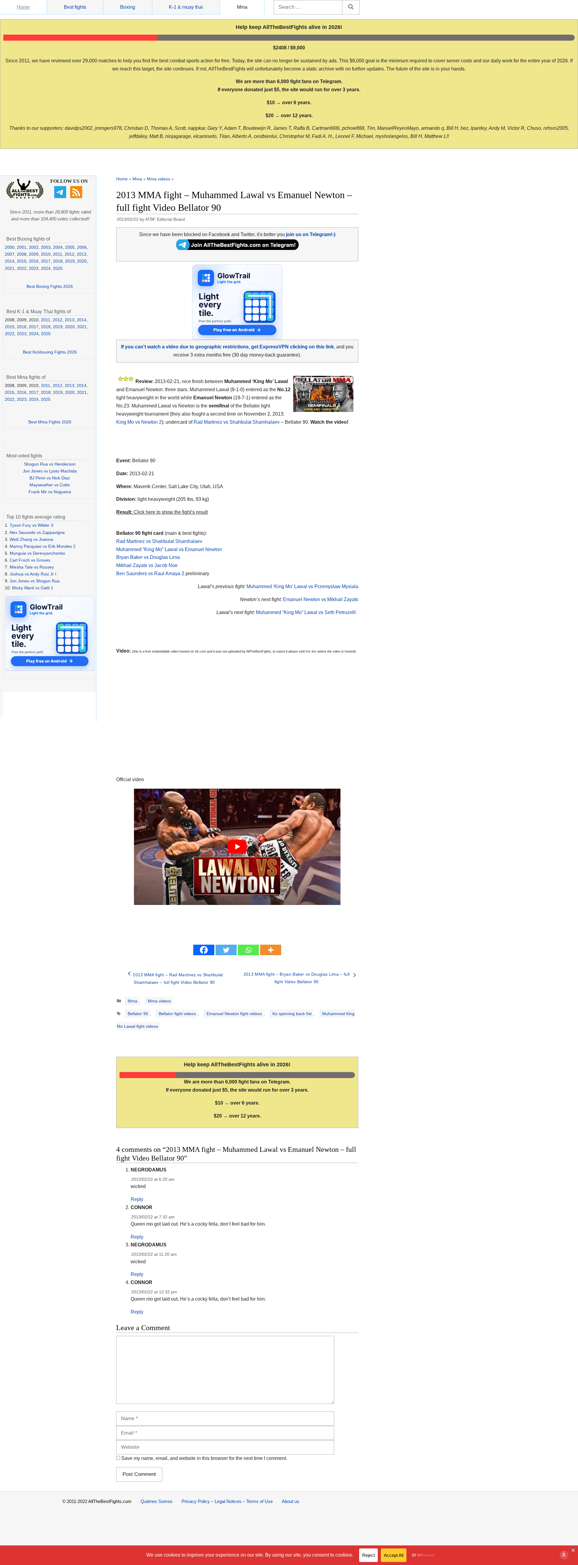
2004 (58, 247)
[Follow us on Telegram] (61, 196)
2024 (46, 268)
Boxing (127, 7)
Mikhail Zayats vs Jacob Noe (147, 565)
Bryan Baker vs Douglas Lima (148, 557)
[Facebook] (203, 950)
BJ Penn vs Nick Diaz (50, 477)
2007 (9, 254)
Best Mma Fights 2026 (49, 421)
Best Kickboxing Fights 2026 (50, 352)
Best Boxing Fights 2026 (49, 286)
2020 (82, 261)
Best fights (75, 7)
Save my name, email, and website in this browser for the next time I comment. (204, 1458)
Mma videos (158, 178)
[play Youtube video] (237, 847)
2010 (46, 254)
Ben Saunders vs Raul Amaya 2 (150, 573)
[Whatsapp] (248, 950)
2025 (58, 268)
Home (23, 7)
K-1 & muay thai (186, 7)
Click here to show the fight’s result (162, 512)
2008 (21, 254)
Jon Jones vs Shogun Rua (35, 580)
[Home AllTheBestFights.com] (25, 197)
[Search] (351, 7)
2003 (46, 247)
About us (290, 1501)
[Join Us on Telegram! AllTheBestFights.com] (237, 248)
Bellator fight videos (177, 1013)
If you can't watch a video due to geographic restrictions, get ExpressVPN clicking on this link (227, 346)
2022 (21, 268)
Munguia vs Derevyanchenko (37, 553)
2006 (82, 247)
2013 (81, 254)
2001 (21, 247)
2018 (58, 261)
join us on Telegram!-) (310, 234)
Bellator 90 (138, 1013)
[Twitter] (226, 950)
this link (311, 651)
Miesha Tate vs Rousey (32, 567)
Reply (137, 1199)
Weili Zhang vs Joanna (31, 539)
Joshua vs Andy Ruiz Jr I (33, 574)
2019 (70, 261)
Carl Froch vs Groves (30, 560)
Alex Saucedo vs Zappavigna (37, 532)
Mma (242, 7)
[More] (270, 950)
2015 (21, 261)
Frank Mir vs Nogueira (50, 491)
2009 (34, 254)
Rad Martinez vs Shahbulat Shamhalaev (237, 422)
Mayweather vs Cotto (50, 484)
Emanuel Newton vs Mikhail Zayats (320, 599)
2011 (57, 254)
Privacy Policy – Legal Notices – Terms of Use (227, 1501)
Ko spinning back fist (292, 1013)
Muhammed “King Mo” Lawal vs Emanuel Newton (169, 549)
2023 (34, 268)
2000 (9, 247)
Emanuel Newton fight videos (234, 1013)
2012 (69, 254)
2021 (9, 268)
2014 (9, 261)
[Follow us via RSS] (77, 196)
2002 (34, 247)
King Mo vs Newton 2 (139, 422)
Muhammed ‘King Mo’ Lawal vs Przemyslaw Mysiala (302, 586)
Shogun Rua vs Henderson (50, 464)
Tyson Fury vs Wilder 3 (31, 525)
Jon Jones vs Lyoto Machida (50, 471)
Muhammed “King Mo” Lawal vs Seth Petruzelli (306, 612)
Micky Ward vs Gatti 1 (32, 587)
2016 (34, 261)
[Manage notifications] (564, 1555)
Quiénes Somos (156, 1501)
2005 (70, 247)
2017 (46, 261)
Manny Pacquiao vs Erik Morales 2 (43, 546)
